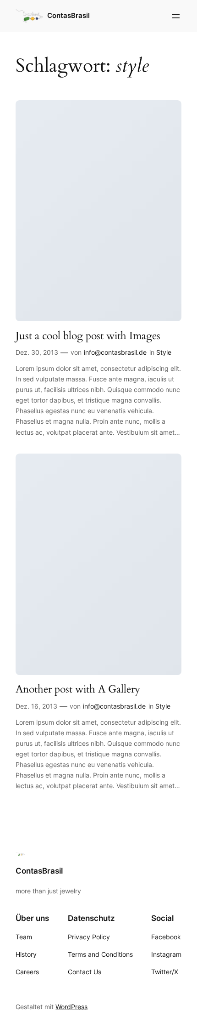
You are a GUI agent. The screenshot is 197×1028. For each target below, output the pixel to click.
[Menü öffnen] (175, 16)
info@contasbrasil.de (115, 352)
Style (163, 352)
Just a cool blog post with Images (88, 335)
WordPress (71, 1007)
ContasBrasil (68, 15)
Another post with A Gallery (78, 689)
